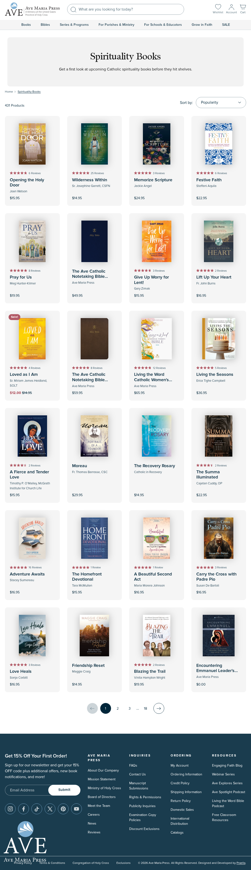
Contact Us (137, 774)
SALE (226, 25)
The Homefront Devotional (87, 577)
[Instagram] (10, 808)
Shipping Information (186, 792)
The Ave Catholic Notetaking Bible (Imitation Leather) (90, 380)
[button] (243, 9)
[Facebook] (23, 808)
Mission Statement (101, 779)
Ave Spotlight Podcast (228, 792)
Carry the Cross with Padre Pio (216, 577)
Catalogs (177, 832)
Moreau (79, 466)
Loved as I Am (24, 374)
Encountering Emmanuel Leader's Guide (215, 671)
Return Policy (181, 801)
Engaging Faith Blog (227, 765)
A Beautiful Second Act (153, 577)
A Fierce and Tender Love (29, 474)
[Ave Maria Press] (32, 9)
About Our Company (103, 770)
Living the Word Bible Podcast (228, 803)
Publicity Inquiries (142, 806)
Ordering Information (186, 774)
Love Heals (21, 671)
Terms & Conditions (52, 863)
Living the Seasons (214, 374)
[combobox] (125, 9)
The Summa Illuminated (208, 474)
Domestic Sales (182, 810)
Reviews (94, 832)
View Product (219, 681)
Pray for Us (21, 277)
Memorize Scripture (153, 180)
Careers (94, 815)
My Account (179, 765)
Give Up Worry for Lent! (151, 280)
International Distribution (180, 821)
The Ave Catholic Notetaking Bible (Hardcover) (88, 277)
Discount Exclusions (144, 829)
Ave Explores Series (227, 783)
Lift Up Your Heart (213, 277)
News (92, 823)
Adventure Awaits (27, 574)
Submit (64, 789)
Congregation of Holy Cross (91, 863)
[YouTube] (76, 808)
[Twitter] (50, 808)
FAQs (133, 765)
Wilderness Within (89, 180)
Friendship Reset (88, 665)
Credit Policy (180, 783)
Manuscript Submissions (138, 785)
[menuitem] (26, 25)
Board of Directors (102, 797)
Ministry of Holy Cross (104, 788)
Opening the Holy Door (27, 182)
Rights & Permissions (145, 797)
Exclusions (123, 863)
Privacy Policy (23, 863)
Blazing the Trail (149, 671)
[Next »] (158, 708)
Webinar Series (223, 774)
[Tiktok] (36, 808)
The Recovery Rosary (154, 466)
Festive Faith (209, 180)
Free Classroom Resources (224, 817)
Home (9, 92)
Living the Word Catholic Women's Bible (151, 380)
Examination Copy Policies (142, 817)
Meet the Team (99, 806)
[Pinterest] (63, 808)
